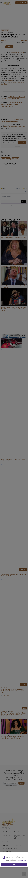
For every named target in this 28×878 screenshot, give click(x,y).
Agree (14, 864)
